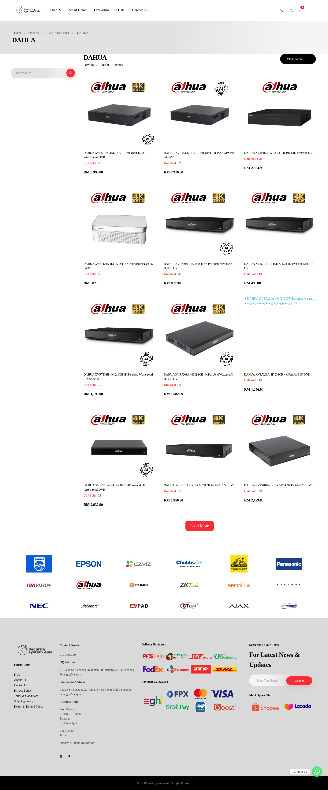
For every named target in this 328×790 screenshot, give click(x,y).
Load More (199, 525)
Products (33, 32)
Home (17, 32)
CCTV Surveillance (57, 32)
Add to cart (95, 172)
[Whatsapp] (317, 771)
